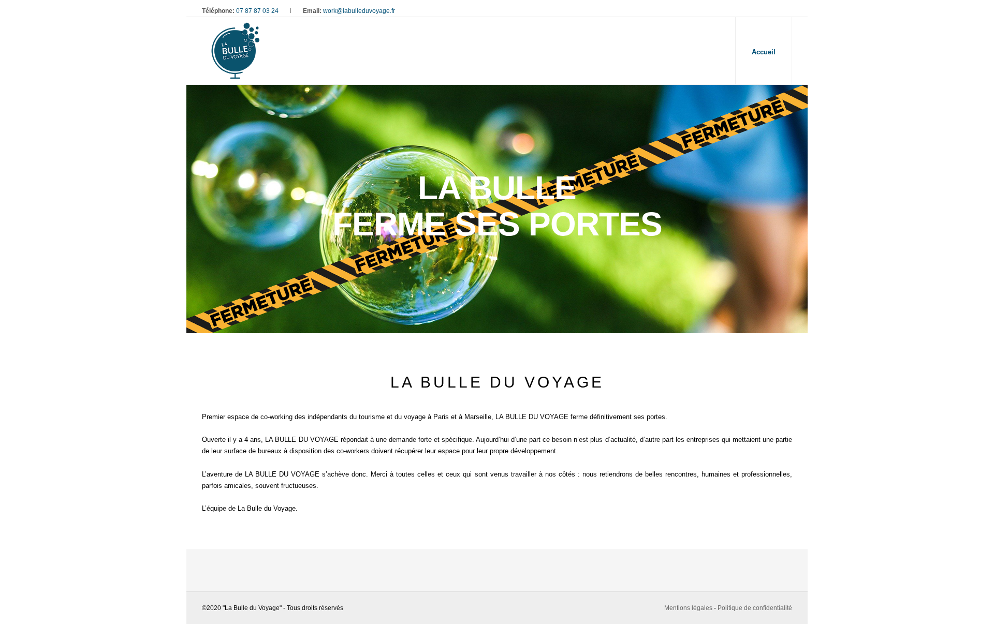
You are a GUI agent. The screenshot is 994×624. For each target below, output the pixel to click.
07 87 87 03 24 (257, 10)
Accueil (764, 52)
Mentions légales (688, 608)
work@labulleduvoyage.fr (359, 10)
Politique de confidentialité (755, 608)
